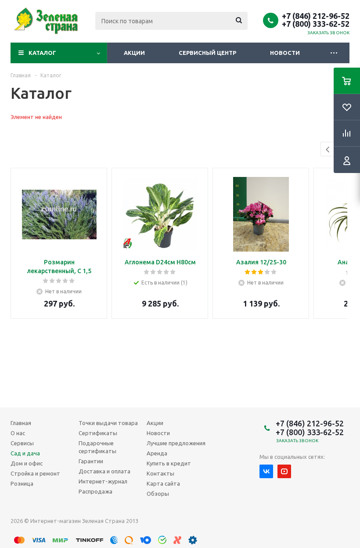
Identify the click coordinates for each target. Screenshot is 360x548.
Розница (22, 483)
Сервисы (22, 443)
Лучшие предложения (176, 443)
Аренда (157, 453)
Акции (134, 53)
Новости (285, 53)
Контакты (160, 473)
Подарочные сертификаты (97, 447)
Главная (21, 423)
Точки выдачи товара (108, 423)
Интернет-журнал (103, 481)
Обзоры (158, 493)
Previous (328, 149)
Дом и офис (27, 463)
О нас (18, 433)
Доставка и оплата (104, 471)
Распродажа (95, 491)
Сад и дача (25, 453)
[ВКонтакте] (266, 471)
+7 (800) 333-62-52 (315, 24)
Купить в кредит (169, 463)
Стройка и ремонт (35, 473)
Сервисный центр (207, 53)
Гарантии (91, 461)
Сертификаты (98, 433)
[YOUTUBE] (284, 471)
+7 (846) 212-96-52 (315, 16)
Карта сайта (163, 483)
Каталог (42, 53)
